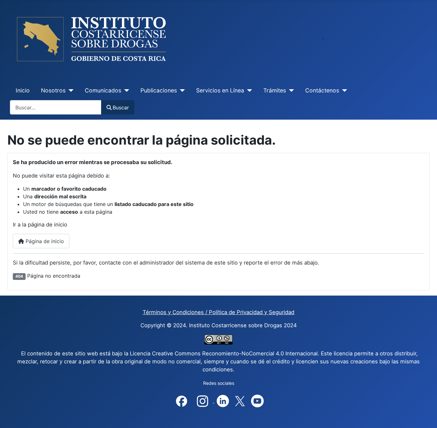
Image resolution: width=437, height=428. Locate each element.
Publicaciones (158, 90)
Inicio (23, 90)
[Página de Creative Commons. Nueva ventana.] (218, 339)
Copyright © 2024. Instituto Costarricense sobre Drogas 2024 (218, 325)
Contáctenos (322, 90)
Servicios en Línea (220, 90)
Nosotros (53, 90)
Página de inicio (44, 241)
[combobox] (55, 107)
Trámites (274, 90)
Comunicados (103, 90)
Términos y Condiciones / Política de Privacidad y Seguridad (218, 312)
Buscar (121, 107)
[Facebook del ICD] (181, 401)
